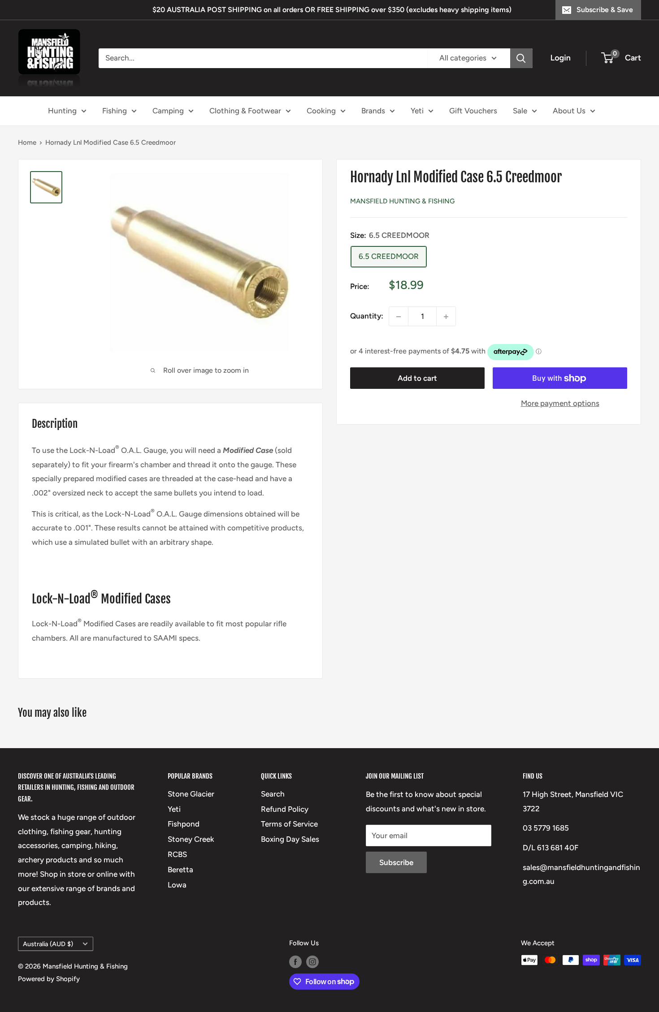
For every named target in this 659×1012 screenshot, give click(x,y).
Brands (373, 110)
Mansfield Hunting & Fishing (402, 201)
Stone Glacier (191, 793)
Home (27, 142)
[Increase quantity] (446, 316)
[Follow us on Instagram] (312, 961)
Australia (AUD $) (48, 944)
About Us (569, 110)
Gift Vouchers (473, 110)
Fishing (114, 110)
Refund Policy (284, 809)
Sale (520, 110)
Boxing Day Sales (290, 839)
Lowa (177, 884)
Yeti (417, 110)
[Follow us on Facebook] (295, 961)
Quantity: (366, 316)
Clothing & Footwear (245, 110)
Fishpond (183, 823)
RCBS (177, 854)
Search (273, 793)
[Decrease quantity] (398, 316)
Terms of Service (289, 823)
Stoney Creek (191, 839)
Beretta (180, 869)
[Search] (521, 58)
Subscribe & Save (605, 9)
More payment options (560, 403)
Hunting (62, 110)
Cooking (321, 110)
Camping (168, 110)
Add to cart (417, 378)
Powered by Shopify (49, 979)
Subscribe (396, 862)
